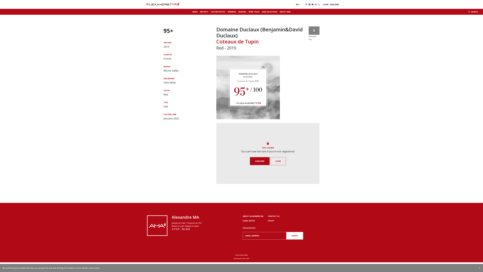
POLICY (271, 220)
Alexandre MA (240, 259)
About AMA (285, 12)
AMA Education (269, 12)
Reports (204, 12)
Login (325, 4)
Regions (242, 12)
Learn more (94, 268)
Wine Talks (254, 12)
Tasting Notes (218, 12)
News (195, 12)
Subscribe (334, 4)
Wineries (232, 12)
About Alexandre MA (253, 216)
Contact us (273, 216)
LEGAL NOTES (249, 220)
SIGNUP (294, 235)
